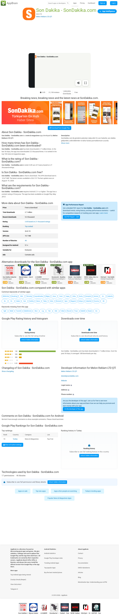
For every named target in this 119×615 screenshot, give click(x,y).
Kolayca (81, 301)
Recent (69, 311)
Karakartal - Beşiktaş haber (58, 277)
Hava (54, 296)
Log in (114, 3)
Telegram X (14, 589)
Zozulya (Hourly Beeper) (18, 579)
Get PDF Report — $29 (71, 217)
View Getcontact (15, 584)
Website (64, 381)
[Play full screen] (85, 83)
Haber (18, 301)
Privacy (80, 558)
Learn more (103, 213)
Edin (21, 296)
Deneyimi (88, 296)
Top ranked (29, 226)
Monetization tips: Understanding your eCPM (92, 582)
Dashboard (91, 3)
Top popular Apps (50, 568)
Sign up (102, 3)
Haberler (110, 296)
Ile (5, 301)
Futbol (63, 311)
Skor (36, 311)
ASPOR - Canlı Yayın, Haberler (96, 613)
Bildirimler (6, 296)
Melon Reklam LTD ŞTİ (69, 371)
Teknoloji (29, 296)
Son (24, 301)
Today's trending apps (93, 491)
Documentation (83, 563)
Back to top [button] (114, 596)
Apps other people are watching (65, 491)
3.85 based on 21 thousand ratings (37, 222)
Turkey (15, 439)
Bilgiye (47, 296)
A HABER (38, 277)
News (38, 301)
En (11, 301)
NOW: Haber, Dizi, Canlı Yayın (91, 277)
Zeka (74, 296)
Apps (75, 3)
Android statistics (50, 553)
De (96, 311)
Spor (66, 301)
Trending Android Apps (51, 563)
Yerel (61, 296)
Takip (45, 301)
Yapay (67, 296)
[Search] (67, 3)
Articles (80, 572)
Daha (51, 301)
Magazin (73, 301)
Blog (79, 577)
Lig (43, 311)
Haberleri (89, 301)
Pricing (82, 3)
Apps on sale (22, 491)
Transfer (19, 311)
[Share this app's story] (78, 83)
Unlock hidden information (29, 340)
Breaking (14, 296)
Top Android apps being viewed (20, 575)
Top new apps (41, 491)
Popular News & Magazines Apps (59, 498)
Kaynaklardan (38, 296)
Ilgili (4, 311)
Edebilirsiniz (28, 311)
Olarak (90, 311)
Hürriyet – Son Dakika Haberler (107, 277)
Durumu (96, 301)
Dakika (31, 301)
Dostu (81, 296)
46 (26, 241)
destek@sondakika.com (69, 376)
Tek (49, 311)
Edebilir (83, 311)
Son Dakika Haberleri (9, 277)
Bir (103, 301)
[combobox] (57, 3)
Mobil (11, 311)
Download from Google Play (60, 128)
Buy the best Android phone (53, 572)
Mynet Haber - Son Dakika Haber (26, 277)
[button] (89, 385)
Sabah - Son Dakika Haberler (75, 277)
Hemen (96, 296)
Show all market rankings (13, 445)
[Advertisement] (59, 37)
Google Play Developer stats (53, 558)
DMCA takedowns (84, 568)
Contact (80, 553)
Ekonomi (59, 301)
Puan (76, 311)
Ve (103, 296)
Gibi (56, 311)
